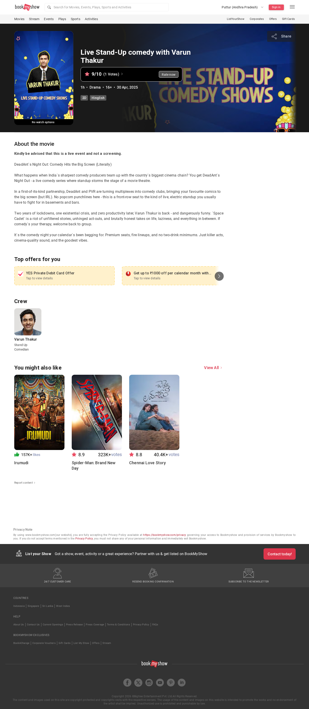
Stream (34, 19)
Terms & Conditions (118, 624)
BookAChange (21, 643)
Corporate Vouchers (44, 643)
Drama (95, 87)
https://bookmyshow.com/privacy (164, 535)
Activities (91, 19)
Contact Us (33, 624)
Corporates (257, 19)
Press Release (74, 624)
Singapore (33, 606)
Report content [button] (23, 482)
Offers (273, 19)
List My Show (81, 643)
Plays (62, 19)
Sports (75, 19)
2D (84, 98)
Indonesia (19, 606)
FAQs (155, 624)
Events (49, 19)
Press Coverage (95, 624)
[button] (107, 7)
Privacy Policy (84, 538)
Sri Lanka (47, 606)
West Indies (63, 606)
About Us (18, 624)
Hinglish (98, 98)
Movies (19, 19)
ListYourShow (235, 19)
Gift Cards (288, 19)
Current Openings (53, 624)
